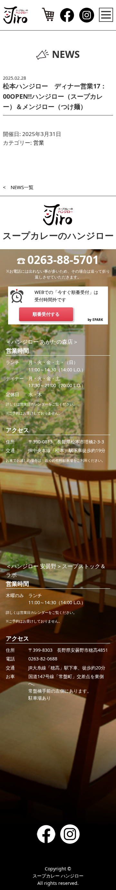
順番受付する (46, 314)
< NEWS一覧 (18, 187)
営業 (38, 142)
